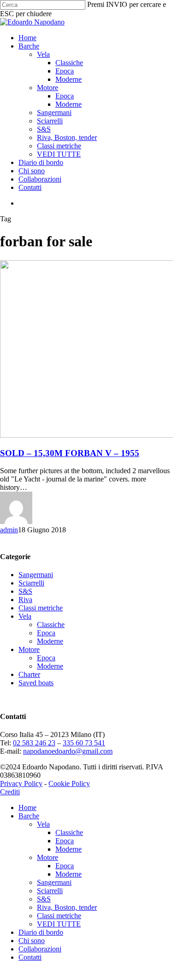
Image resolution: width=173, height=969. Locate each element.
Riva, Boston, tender (67, 907)
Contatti (30, 957)
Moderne (50, 641)
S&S (25, 591)
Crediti (10, 792)
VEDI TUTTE (59, 924)
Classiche (51, 624)
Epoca (46, 633)
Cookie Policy (69, 783)
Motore (29, 649)
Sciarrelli (31, 583)
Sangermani (35, 575)
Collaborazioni (39, 949)
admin (9, 530)
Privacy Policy (21, 783)
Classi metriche (40, 608)
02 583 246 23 (34, 743)
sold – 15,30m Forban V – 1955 (69, 453)
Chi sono (31, 941)
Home (27, 807)
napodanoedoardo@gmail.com (68, 751)
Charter (29, 674)
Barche (28, 816)
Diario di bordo (40, 932)
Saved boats (36, 683)
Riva (25, 599)
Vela (24, 616)
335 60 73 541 (84, 743)
